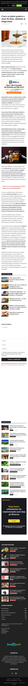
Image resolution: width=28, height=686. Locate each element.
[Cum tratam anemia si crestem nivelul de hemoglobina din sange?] (5, 599)
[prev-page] (2, 319)
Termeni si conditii (16, 678)
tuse (7, 142)
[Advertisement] (12, 390)
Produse (11, 579)
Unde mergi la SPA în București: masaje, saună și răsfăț (16, 279)
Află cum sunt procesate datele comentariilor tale (12, 365)
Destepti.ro (4, 630)
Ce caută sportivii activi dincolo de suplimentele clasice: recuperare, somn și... (18, 492)
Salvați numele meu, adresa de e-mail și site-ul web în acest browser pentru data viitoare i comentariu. (13, 354)
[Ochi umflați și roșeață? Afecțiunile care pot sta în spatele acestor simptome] (5, 477)
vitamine (18, 67)
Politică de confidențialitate (12, 680)
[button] (2, 10)
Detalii (13, 5)
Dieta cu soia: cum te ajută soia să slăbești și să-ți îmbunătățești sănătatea (18, 286)
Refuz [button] (9, 5)
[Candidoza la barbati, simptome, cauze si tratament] (5, 556)
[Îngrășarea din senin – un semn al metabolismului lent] (5, 300)
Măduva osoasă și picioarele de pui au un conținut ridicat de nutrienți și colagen (17, 307)
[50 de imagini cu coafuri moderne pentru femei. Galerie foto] (5, 592)
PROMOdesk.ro (5, 625)
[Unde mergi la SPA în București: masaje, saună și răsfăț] (5, 279)
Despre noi (9, 678)
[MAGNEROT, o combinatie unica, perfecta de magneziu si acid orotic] (5, 577)
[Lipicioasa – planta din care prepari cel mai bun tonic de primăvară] (5, 463)
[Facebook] (2, 27)
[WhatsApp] (12, 27)
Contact (20, 680)
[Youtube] (16, 673)
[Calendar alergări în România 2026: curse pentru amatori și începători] (5, 456)
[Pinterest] (9, 27)
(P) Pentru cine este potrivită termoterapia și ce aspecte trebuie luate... (18, 427)
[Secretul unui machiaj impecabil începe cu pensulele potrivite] (5, 470)
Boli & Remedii (12, 436)
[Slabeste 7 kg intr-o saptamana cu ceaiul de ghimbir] (5, 549)
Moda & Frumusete (13, 471)
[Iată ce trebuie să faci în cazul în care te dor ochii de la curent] (5, 585)
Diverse (11, 430)
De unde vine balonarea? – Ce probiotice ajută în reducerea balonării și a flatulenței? (17, 293)
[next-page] (5, 319)
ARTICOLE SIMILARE (6, 274)
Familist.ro (3, 633)
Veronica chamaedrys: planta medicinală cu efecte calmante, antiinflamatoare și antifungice (17, 484)
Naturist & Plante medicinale (15, 464)
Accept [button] (19, 5)
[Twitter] (6, 27)
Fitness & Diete (8, 13)
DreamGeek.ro (4, 631)
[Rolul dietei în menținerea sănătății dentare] (5, 314)
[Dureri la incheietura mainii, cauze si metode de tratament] (5, 570)
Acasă (2, 13)
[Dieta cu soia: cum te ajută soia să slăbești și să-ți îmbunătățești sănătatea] (5, 286)
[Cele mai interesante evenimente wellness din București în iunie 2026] (5, 435)
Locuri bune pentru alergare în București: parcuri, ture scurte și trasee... (17, 442)
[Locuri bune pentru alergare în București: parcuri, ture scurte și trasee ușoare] (5, 442)
